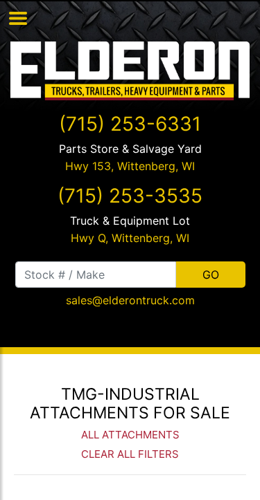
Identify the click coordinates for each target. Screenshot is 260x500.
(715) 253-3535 (130, 195)
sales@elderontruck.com (130, 300)
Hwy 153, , (130, 166)
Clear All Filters (130, 454)
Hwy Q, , (130, 238)
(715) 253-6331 (130, 124)
